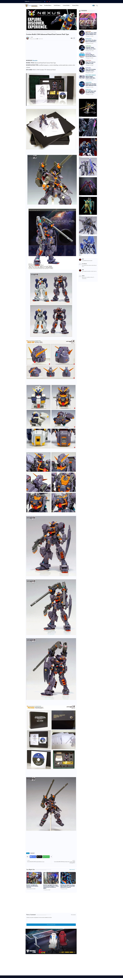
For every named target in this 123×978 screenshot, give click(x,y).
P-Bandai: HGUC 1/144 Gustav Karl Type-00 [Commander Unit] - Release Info (91, 48)
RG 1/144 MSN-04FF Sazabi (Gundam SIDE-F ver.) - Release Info (91, 92)
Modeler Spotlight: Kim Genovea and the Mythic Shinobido (32, 886)
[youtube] (47, 1)
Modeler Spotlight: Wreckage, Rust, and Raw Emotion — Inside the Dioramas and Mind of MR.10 (51, 887)
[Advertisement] (51, 50)
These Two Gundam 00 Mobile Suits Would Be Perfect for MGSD (91, 70)
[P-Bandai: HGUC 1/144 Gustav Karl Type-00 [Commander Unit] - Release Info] (82, 48)
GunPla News (57, 5)
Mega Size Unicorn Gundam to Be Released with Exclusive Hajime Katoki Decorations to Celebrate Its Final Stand (91, 63)
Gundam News (47, 5)
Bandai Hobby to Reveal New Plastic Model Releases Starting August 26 (91, 55)
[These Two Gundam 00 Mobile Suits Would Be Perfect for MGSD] (82, 70)
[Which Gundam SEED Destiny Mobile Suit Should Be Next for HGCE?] (82, 33)
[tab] (41, 5)
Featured (32, 853)
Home (41, 5)
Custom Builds (66, 5)
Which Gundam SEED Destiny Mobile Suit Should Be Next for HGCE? (91, 33)
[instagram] (49, 1)
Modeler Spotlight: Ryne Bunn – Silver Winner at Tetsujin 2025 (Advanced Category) (67, 886)
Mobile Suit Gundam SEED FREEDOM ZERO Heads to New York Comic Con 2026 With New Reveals (91, 84)
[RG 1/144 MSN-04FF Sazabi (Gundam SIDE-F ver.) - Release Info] (82, 91)
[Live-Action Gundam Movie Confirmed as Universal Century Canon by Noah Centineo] (82, 40)
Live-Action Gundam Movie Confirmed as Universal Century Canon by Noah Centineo (91, 41)
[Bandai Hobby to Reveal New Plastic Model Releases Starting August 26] (82, 55)
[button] (93, 5)
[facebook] (45, 1)
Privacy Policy (75, 5)
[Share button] (51, 856)
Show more (72, 869)
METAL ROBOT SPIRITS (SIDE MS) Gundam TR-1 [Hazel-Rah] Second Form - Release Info (91, 77)
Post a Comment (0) (51, 924)
